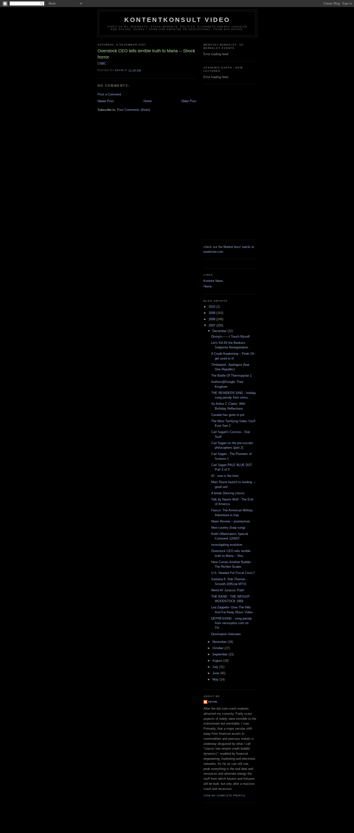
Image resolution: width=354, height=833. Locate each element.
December (220, 331)
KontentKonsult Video (177, 19)
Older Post (188, 101)
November (220, 642)
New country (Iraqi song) (228, 527)
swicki (246, 247)
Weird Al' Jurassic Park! (227, 590)
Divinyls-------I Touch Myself (230, 336)
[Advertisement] (222, 161)
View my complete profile (224, 795)
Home (148, 101)
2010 (212, 306)
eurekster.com (213, 251)
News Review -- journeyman (230, 521)
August (217, 660)
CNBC (102, 63)
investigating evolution (226, 544)
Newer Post (106, 101)
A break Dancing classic (228, 493)
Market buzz (232, 247)
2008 (212, 319)
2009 (212, 313)
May (215, 679)
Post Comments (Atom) (133, 110)
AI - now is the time (224, 476)
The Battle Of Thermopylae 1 (231, 375)
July (215, 667)
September (220, 654)
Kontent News (213, 281)
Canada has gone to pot (227, 415)
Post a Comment (109, 94)
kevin (212, 701)
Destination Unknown (226, 634)
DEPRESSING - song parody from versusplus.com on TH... (231, 623)
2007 (212, 325)
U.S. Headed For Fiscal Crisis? (233, 573)
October (218, 648)
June (216, 673)
